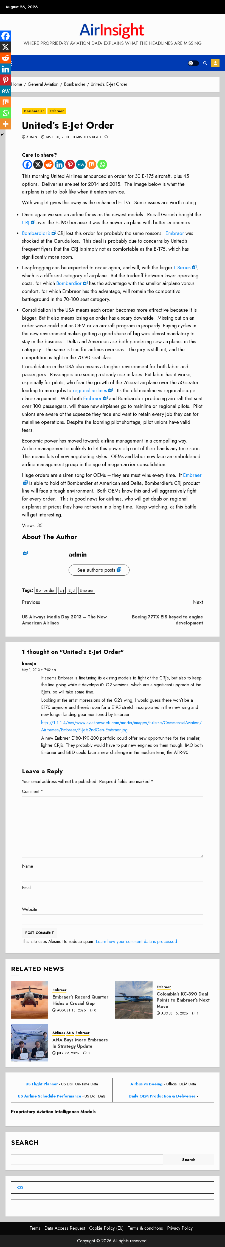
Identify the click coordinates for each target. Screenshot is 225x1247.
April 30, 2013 (57, 137)
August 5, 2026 (174, 1013)
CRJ (25, 222)
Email (26, 887)
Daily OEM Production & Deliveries (162, 1096)
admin (31, 137)
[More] (5, 123)
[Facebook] (27, 164)
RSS (20, 1187)
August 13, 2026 (71, 1010)
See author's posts (96, 570)
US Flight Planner (42, 1084)
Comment (32, 791)
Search (24, 1142)
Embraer (57, 111)
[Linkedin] (59, 164)
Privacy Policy (180, 1228)
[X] (38, 164)
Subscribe (215, 63)
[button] (205, 63)
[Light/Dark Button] (193, 63)
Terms (35, 1228)
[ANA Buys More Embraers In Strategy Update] (29, 1042)
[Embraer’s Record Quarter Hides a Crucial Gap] (29, 1000)
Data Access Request (64, 1228)
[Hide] (2, 134)
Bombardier (34, 111)
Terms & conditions (145, 1228)
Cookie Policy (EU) (106, 1228)
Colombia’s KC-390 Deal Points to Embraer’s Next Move (183, 1000)
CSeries (182, 267)
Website (29, 909)
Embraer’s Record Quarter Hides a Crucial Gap (80, 1000)
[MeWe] (81, 164)
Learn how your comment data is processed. (137, 941)
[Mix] (91, 164)
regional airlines (90, 390)
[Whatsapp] (102, 164)
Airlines (58, 1033)
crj (62, 590)
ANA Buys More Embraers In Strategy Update (80, 1043)
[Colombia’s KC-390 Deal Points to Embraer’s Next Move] (134, 1000)
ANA (70, 1033)
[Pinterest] (70, 164)
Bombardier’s (36, 233)
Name (27, 866)
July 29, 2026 (68, 1053)
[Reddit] (49, 164)
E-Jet (72, 590)
